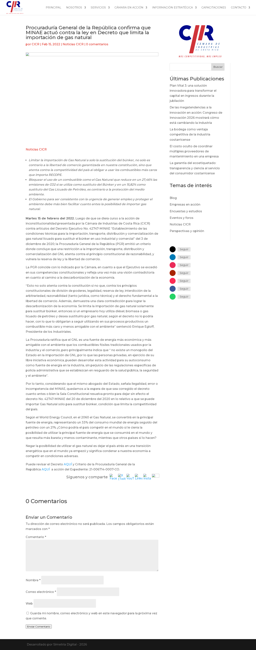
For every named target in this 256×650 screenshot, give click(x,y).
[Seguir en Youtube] (173, 273)
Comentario (36, 537)
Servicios (98, 7)
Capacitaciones (213, 7)
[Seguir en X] (173, 249)
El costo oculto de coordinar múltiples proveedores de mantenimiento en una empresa (194, 151)
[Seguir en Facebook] (173, 289)
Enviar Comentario (38, 626)
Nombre (33, 580)
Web (29, 603)
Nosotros (74, 7)
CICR (35, 44)
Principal (53, 7)
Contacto (238, 7)
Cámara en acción (129, 7)
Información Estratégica (172, 7)
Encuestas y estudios (186, 211)
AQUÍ (68, 464)
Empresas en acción (185, 204)
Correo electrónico (41, 592)
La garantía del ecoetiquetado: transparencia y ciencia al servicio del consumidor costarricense (195, 168)
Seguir (184, 249)
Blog (173, 198)
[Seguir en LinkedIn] (173, 257)
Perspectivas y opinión (187, 231)
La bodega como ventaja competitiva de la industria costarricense (190, 134)
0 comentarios (97, 44)
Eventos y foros (181, 218)
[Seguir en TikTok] (173, 281)
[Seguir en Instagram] (173, 265)
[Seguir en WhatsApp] (173, 297)
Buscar (218, 67)
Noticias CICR (73, 44)
